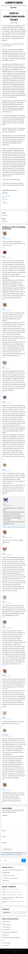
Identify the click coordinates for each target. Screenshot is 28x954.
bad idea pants (5, 935)
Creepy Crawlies (6, 921)
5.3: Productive (5, 945)
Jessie (3, 626)
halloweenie (5, 192)
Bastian (4, 901)
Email (4, 836)
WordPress (14, 952)
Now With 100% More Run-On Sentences (11, 937)
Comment (5, 815)
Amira (3, 894)
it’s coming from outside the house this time (12, 870)
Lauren (3, 553)
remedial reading (6, 872)
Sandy (3, 256)
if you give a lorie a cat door (8, 875)
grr (2, 940)
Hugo (3, 601)
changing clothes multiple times (9, 932)
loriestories (14, 3)
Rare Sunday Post (6, 929)
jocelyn (4, 469)
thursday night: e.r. (6, 927)
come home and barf (15, 34)
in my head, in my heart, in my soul (10, 878)
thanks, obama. (5, 880)
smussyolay (5, 734)
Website (4, 842)
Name (4, 830)
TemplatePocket (16, 950)
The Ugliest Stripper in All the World (14, 894)
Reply (3, 247)
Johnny (4, 201)
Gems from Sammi (6, 924)
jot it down (10, 899)
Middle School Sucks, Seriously (13, 889)
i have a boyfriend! (6, 943)
